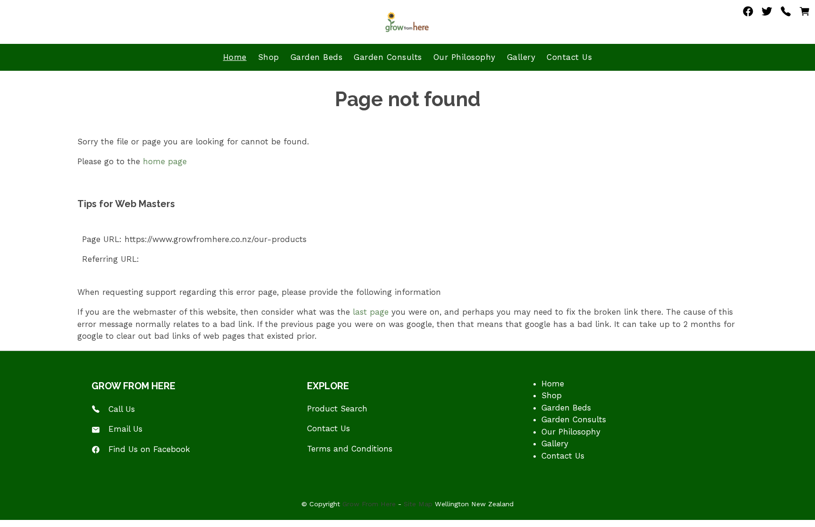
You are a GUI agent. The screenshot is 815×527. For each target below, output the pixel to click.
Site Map (418, 504)
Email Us (125, 429)
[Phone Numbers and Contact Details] (786, 13)
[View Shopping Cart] (805, 13)
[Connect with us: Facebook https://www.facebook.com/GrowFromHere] (748, 13)
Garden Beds (317, 57)
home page (165, 161)
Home (235, 57)
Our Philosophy (464, 57)
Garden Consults (388, 57)
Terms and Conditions (349, 448)
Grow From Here (369, 504)
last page (371, 312)
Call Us (121, 409)
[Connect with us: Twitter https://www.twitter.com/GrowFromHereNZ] (767, 13)
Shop (268, 57)
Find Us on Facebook (149, 449)
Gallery (521, 57)
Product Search (337, 408)
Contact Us (569, 57)
